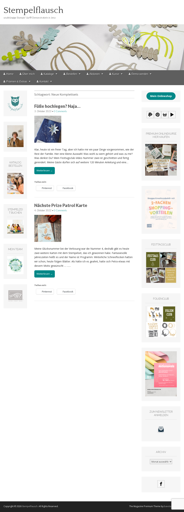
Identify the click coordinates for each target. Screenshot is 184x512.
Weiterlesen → (44, 170)
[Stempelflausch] (92, 35)
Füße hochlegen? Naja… (57, 106)
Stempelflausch (33, 10)
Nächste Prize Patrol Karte (60, 205)
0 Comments (60, 111)
